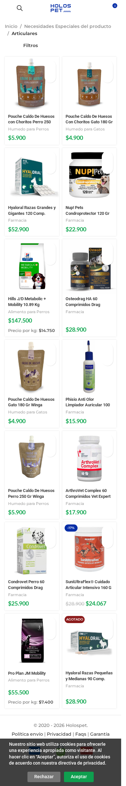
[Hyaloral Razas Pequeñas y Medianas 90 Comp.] (89, 641)
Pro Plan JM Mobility (27, 673)
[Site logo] (60, 8)
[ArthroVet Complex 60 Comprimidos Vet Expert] (89, 458)
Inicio (11, 26)
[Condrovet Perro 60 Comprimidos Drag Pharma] (32, 549)
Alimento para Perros (28, 311)
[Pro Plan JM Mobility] (32, 641)
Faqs (80, 734)
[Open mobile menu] (7, 8)
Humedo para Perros (28, 129)
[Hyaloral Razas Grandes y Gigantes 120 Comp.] (32, 175)
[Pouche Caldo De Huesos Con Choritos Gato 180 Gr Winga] (89, 84)
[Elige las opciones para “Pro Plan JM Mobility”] (50, 622)
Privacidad (59, 734)
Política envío (27, 734)
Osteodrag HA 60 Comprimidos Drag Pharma (83, 304)
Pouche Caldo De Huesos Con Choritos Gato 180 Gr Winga (89, 122)
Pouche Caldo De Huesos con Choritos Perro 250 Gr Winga (31, 122)
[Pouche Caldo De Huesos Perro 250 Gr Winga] (32, 458)
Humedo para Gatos (85, 129)
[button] (50, 65)
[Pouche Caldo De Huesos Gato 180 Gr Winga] (32, 367)
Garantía (100, 734)
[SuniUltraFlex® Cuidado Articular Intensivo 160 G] (89, 549)
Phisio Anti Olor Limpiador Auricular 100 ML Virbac (88, 405)
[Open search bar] (19, 8)
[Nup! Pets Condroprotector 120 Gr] (89, 175)
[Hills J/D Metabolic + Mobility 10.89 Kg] (32, 266)
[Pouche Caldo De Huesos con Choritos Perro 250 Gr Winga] (32, 84)
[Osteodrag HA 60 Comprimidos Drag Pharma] (89, 266)
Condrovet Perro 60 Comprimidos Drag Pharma (26, 587)
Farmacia (17, 220)
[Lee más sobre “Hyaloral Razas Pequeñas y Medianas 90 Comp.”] (107, 622)
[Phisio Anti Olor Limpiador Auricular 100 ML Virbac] (89, 367)
